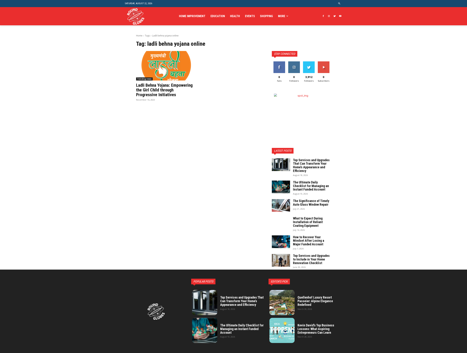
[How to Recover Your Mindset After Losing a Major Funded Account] (281, 241)
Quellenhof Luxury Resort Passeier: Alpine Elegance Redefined (315, 301)
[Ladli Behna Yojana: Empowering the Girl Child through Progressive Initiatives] (165, 66)
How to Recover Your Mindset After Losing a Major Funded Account (308, 240)
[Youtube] (340, 16)
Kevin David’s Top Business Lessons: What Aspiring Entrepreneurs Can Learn (316, 328)
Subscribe (323, 62)
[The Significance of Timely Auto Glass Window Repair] (281, 205)
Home (139, 35)
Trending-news (144, 79)
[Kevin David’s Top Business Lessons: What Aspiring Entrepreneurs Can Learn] (282, 330)
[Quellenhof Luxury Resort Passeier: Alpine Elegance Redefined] (282, 302)
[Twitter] (334, 16)
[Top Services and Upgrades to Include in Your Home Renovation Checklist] (281, 260)
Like (279, 62)
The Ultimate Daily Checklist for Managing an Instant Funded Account (311, 185)
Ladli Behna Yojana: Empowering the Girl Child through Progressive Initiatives (164, 90)
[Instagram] (329, 16)
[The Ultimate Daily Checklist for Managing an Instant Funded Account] (281, 187)
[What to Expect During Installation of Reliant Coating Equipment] (281, 223)
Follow (294, 62)
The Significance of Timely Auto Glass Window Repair (311, 202)
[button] (339, 3)
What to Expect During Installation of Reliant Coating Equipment (308, 222)
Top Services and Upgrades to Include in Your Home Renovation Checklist (311, 259)
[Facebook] (323, 16)
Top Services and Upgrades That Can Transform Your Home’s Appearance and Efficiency (311, 165)
